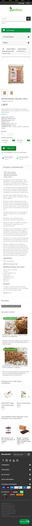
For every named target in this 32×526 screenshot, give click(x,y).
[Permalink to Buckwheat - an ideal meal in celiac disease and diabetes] (16, 325)
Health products (10, 318)
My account (5, 474)
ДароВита (5, 101)
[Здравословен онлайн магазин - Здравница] (16, 9)
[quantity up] (10, 134)
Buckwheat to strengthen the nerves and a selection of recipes (15, 366)
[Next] (29, 396)
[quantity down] (12, 134)
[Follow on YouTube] (14, 460)
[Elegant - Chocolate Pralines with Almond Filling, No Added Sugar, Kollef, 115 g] (24, 429)
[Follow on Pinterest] (17, 460)
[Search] (28, 19)
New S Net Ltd (27, 516)
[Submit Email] (28, 454)
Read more (4, 114)
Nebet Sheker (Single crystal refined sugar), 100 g (7, 405)
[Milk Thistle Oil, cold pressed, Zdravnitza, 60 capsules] (8, 429)
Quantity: (3, 131)
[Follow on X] (10, 460)
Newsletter (6, 454)
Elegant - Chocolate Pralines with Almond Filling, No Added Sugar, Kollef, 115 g (24, 440)
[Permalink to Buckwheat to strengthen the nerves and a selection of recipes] (16, 356)
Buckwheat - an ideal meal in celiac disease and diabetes (14, 335)
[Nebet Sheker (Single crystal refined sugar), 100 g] (8, 394)
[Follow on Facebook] (3, 460)
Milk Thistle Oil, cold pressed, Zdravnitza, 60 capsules (8, 439)
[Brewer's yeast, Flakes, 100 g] (24, 394)
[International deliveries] (16, 1)
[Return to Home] (3, 49)
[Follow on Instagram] (7, 460)
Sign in (28, 3)
